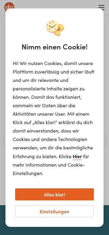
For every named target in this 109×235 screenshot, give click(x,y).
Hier (77, 156)
